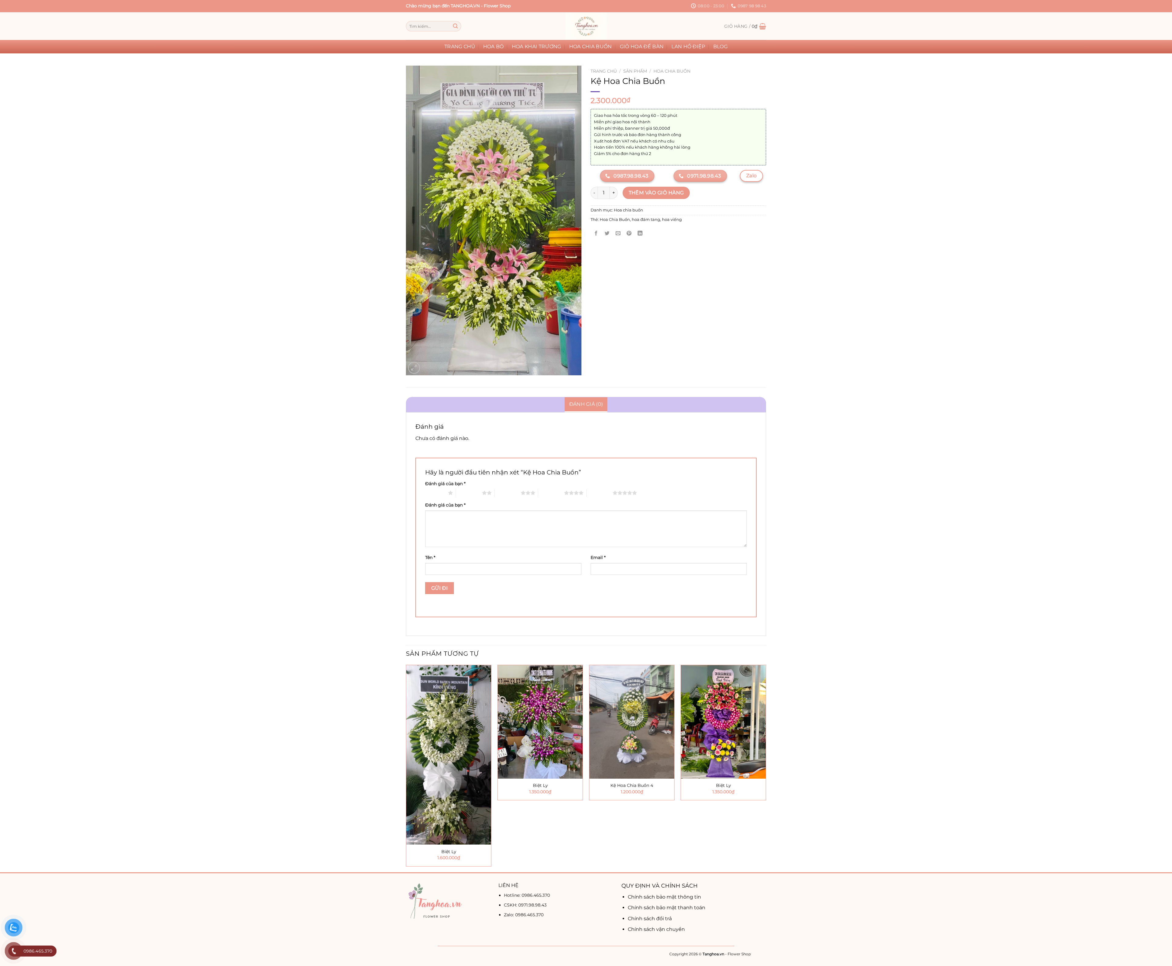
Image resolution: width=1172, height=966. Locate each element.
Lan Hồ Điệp (688, 46)
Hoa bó (493, 46)
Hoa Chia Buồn (615, 219)
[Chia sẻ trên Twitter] (607, 233)
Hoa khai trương (536, 46)
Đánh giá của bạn (445, 483)
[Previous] (406, 768)
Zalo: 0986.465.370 (524, 914)
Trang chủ (459, 46)
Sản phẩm (635, 71)
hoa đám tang (646, 219)
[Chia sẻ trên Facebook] (596, 233)
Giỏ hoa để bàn (642, 46)
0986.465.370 (536, 895)
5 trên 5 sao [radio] (600, 492)
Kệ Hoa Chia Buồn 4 (631, 785)
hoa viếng (672, 219)
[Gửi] (455, 26)
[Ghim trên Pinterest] (629, 233)
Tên (430, 557)
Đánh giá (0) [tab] (586, 404)
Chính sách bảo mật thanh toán (666, 907)
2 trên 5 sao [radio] (469, 492)
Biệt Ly (448, 851)
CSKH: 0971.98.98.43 (525, 905)
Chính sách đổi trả (650, 918)
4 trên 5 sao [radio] (551, 492)
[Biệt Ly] (448, 755)
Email (598, 557)
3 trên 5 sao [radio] (508, 492)
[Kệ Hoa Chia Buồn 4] (631, 721)
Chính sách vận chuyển (656, 929)
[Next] (765, 768)
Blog (720, 46)
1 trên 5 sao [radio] (435, 492)
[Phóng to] (414, 368)
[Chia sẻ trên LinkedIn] (640, 233)
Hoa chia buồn (590, 46)
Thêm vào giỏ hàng (656, 193)
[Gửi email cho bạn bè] (618, 233)
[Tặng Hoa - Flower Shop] (586, 26)
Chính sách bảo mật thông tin (664, 897)
